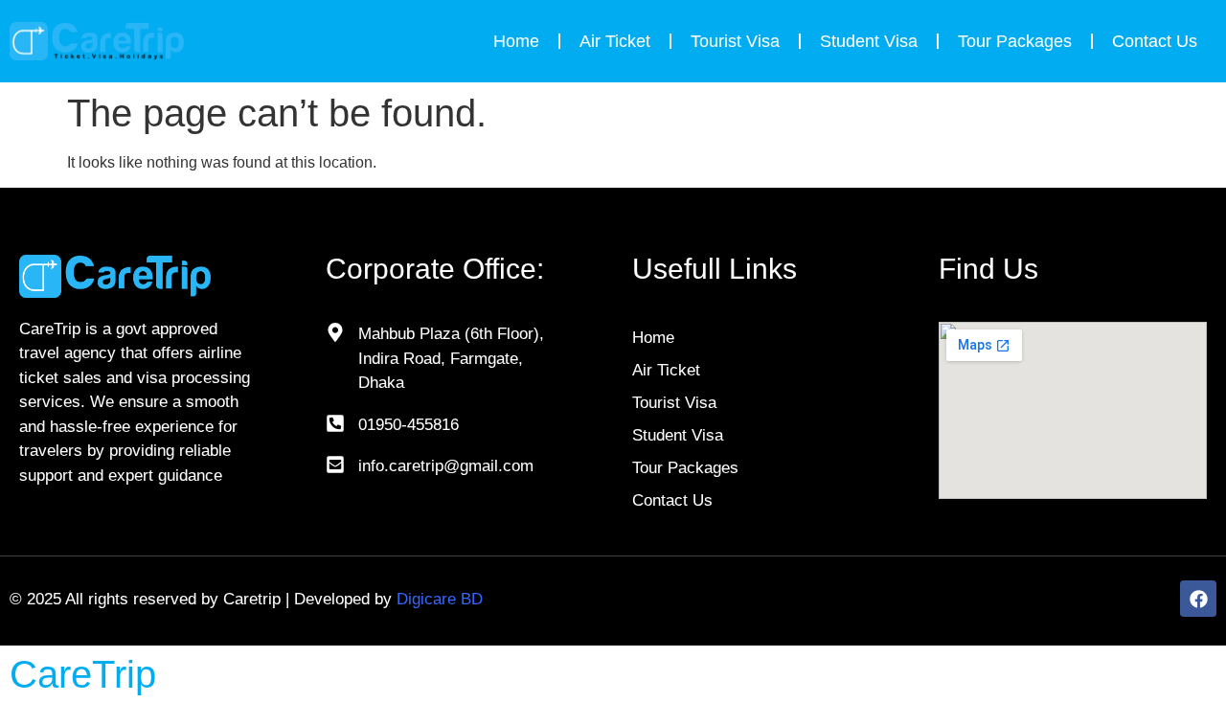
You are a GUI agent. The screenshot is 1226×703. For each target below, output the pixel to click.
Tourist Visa (735, 41)
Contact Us (1154, 41)
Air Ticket (614, 41)
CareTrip (83, 674)
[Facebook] (1198, 598)
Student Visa (869, 41)
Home (516, 41)
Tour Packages (1015, 41)
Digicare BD (440, 599)
